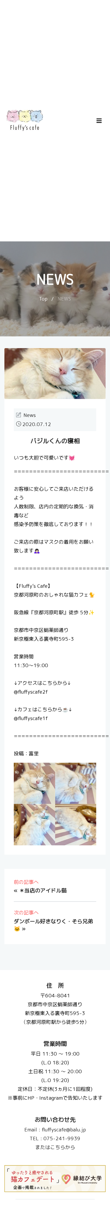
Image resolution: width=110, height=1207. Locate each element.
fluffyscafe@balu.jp (55, 1129)
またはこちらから (55, 1147)
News (29, 415)
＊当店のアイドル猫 (43, 890)
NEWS (64, 298)
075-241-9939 (55, 1138)
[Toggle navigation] (99, 120)
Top (43, 298)
